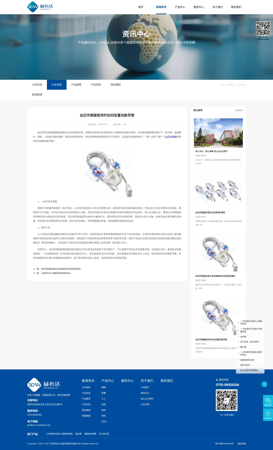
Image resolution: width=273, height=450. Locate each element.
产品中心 (180, 7)
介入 (104, 398)
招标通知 (115, 84)
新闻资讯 (161, 7)
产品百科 (96, 84)
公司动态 (37, 84)
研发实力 (145, 393)
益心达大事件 (147, 398)
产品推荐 (76, 84)
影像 (104, 393)
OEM (104, 421)
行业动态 (57, 84)
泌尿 (104, 404)
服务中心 (199, 7)
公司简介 (145, 387)
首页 (140, 7)
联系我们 (236, 7)
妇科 (104, 410)
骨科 (104, 416)
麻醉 (104, 387)
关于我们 (217, 7)
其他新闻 (37, 94)
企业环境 (145, 404)
